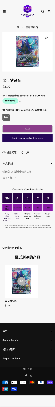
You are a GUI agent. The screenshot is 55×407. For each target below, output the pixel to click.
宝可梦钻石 (11, 301)
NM (6, 117)
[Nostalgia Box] (27, 11)
